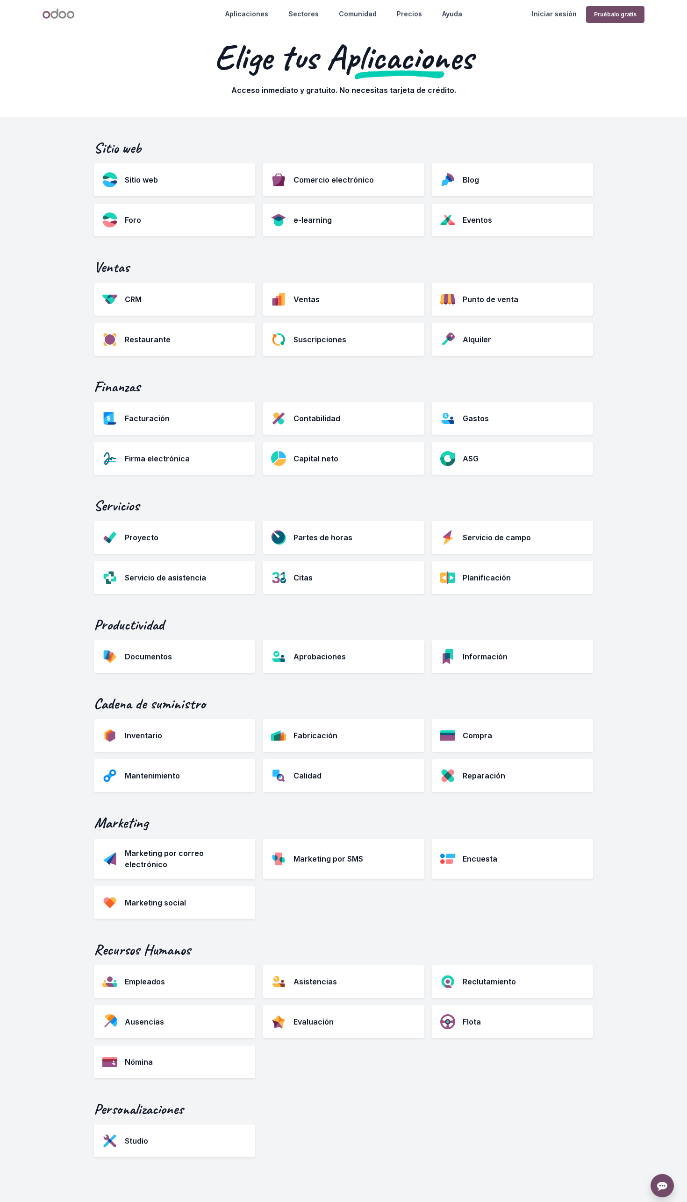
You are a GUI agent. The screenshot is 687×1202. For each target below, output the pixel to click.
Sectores (303, 14)
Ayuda (452, 14)
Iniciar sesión (554, 14)
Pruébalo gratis (615, 14)
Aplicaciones (246, 14)
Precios (409, 14)
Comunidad (358, 14)
